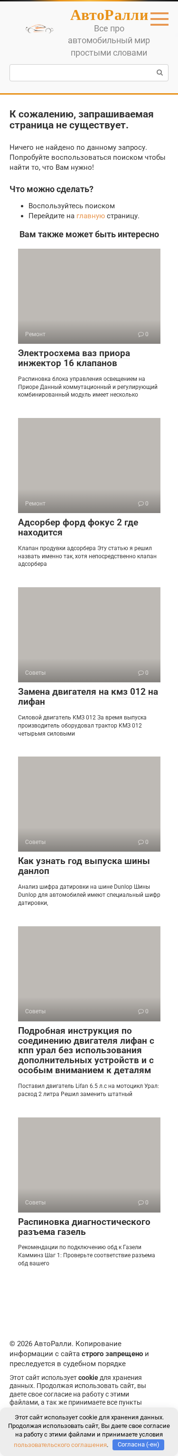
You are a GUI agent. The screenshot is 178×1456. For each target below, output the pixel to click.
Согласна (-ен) (138, 1444)
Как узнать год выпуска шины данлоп (84, 865)
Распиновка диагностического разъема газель (84, 1226)
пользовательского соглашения (60, 1444)
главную (90, 216)
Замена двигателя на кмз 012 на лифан (88, 696)
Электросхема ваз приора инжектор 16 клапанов (74, 358)
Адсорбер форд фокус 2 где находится (78, 527)
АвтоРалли (109, 14)
